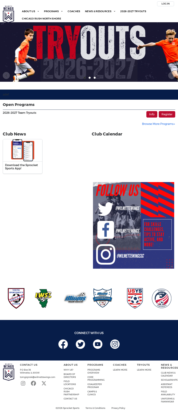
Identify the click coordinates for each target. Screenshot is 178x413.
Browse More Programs (157, 124)
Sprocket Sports (71, 408)
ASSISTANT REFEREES (166, 385)
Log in (165, 3)
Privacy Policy (118, 408)
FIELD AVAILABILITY (168, 393)
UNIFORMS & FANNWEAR (168, 400)
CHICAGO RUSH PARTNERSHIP (71, 391)
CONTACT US (70, 398)
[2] (89, 78)
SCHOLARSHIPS (169, 380)
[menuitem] (31, 11)
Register (166, 114)
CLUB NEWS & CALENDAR (168, 374)
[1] (84, 78)
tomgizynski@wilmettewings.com (37, 377)
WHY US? (68, 369)
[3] (95, 78)
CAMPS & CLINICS (92, 393)
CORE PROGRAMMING (96, 378)
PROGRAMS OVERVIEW (93, 371)
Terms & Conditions (95, 408)
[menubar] (97, 15)
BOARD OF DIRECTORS (70, 375)
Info (152, 114)
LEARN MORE (120, 369)
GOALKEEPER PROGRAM (94, 385)
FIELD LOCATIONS (70, 383)
